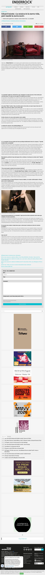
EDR (38, 7)
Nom (4, 272)
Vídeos (15, 7)
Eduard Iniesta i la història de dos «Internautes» (14, 20)
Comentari (5, 281)
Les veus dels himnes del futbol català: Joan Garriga (17, 444)
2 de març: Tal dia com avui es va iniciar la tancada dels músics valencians (16, 264)
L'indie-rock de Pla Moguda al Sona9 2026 (15, 457)
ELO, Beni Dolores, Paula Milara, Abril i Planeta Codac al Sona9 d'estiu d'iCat (23, 440)
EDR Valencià (27, 8)
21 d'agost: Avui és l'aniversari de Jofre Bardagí (16, 442)
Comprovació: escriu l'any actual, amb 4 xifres (13, 296)
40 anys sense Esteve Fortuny (12, 455)
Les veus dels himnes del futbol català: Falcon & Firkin (18, 438)
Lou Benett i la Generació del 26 (12, 446)
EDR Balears (18, 8)
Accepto (21, 573)
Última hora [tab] (4, 436)
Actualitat (9, 7)
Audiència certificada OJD (27, 555)
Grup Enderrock (23, 538)
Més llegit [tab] (9, 436)
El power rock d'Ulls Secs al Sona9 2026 (14, 448)
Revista (27, 7)
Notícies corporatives (26, 556)
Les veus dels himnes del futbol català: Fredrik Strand (18, 453)
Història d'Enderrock (26, 557)
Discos (21, 7)
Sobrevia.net (41, 555)
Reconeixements (26, 558)
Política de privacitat (26, 563)
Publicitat (25, 559)
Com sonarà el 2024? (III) (7, 266)
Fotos (33, 7)
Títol (4, 277)
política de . (16, 573)
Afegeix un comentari (40, 23)
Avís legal (25, 562)
